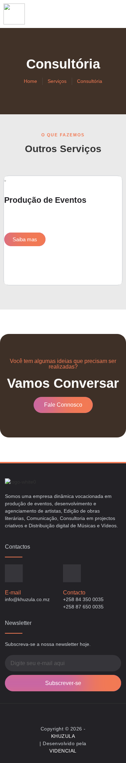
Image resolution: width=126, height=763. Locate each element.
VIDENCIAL (63, 751)
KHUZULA (63, 736)
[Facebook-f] (56, 712)
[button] (114, 14)
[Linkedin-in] (69, 712)
